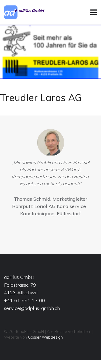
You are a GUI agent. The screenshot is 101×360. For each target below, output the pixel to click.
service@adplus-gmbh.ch (32, 308)
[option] (50, 174)
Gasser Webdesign (45, 337)
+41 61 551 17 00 (24, 300)
